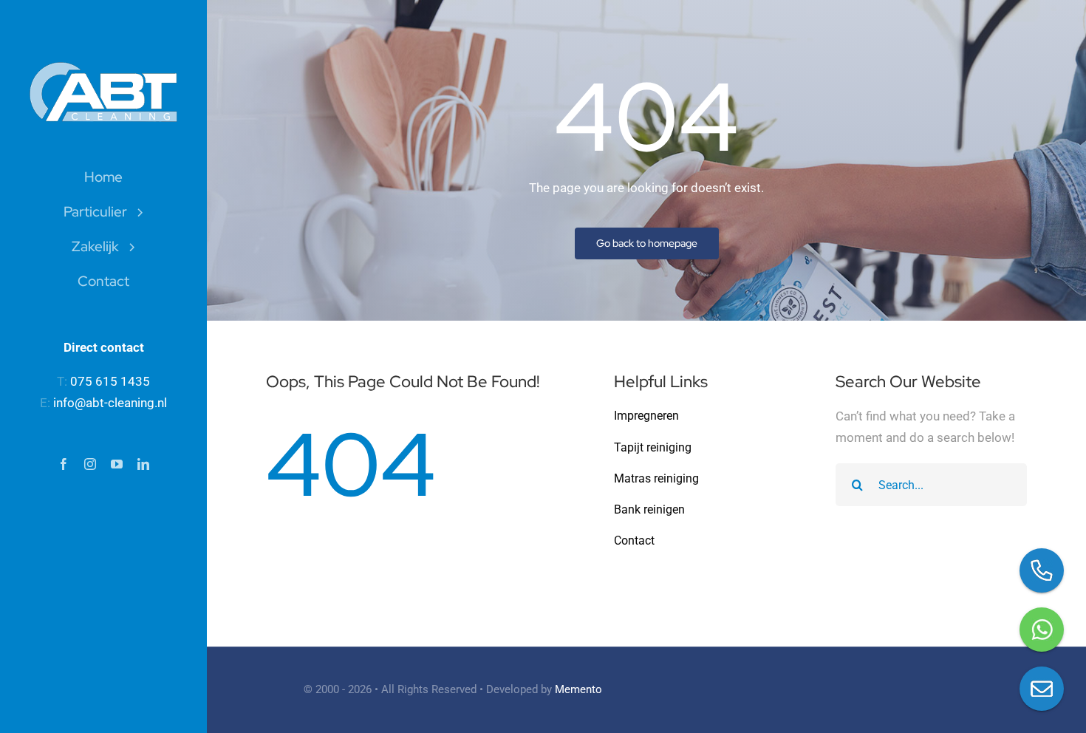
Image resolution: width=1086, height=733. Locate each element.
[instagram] (90, 464)
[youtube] (117, 464)
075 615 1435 (110, 381)
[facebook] (63, 464)
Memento (578, 689)
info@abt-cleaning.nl (110, 402)
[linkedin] (143, 464)
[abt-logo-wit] (103, 68)
